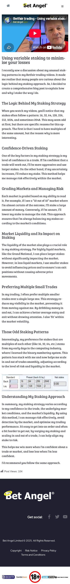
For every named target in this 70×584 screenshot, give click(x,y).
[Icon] (49, 517)
